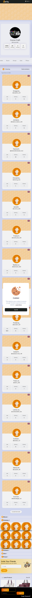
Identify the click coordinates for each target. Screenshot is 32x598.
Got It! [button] (16, 310)
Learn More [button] (18, 305)
